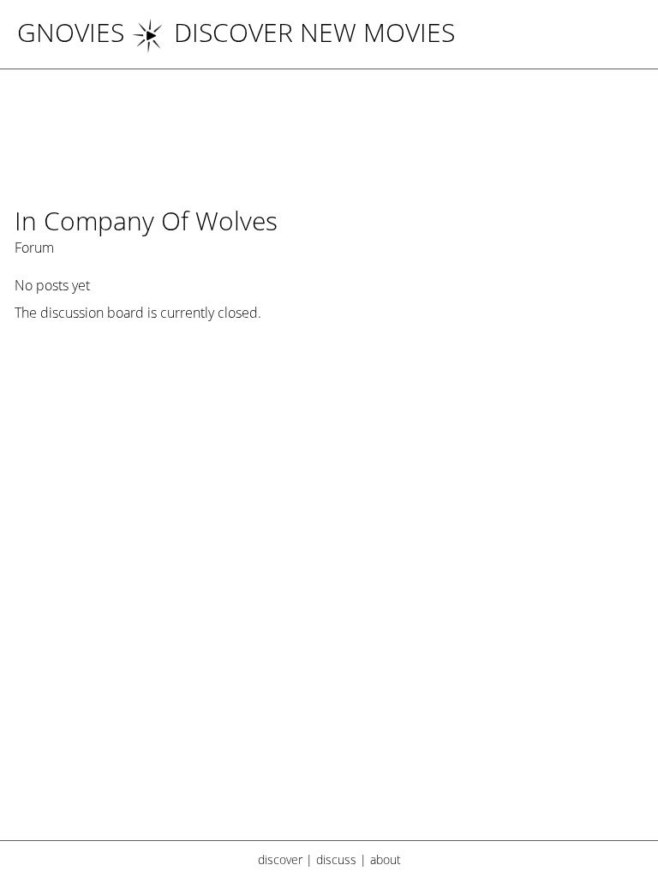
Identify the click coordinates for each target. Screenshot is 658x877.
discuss (336, 859)
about (385, 859)
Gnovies (70, 32)
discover (280, 859)
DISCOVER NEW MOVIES (314, 32)
